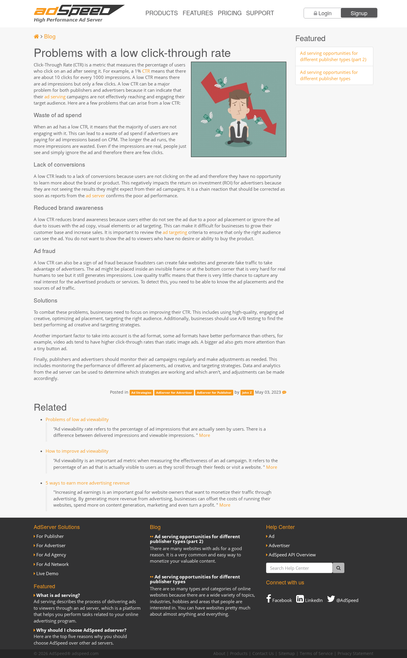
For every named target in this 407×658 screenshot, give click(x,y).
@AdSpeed (346, 600)
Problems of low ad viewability (77, 419)
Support (260, 13)
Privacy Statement (355, 653)
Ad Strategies (141, 392)
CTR (146, 71)
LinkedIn (313, 600)
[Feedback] (284, 392)
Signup (359, 13)
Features (198, 13)
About (219, 653)
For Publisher (50, 536)
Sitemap (287, 653)
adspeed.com (85, 653)
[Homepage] (36, 36)
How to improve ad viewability (77, 451)
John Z (247, 392)
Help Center (280, 526)
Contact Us (263, 653)
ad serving (55, 97)
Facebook (281, 600)
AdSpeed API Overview (292, 555)
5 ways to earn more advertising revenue (88, 483)
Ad (271, 536)
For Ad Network (52, 564)
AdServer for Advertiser (174, 392)
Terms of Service (316, 653)
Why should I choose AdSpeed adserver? (81, 630)
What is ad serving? (58, 595)
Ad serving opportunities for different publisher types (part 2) (333, 56)
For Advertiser (51, 545)
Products (161, 13)
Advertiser (279, 545)
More (204, 435)
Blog (50, 36)
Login (325, 13)
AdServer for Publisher (214, 392)
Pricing (230, 13)
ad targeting (175, 232)
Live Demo (47, 573)
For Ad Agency (51, 555)
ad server (95, 195)
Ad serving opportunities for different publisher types (329, 75)
